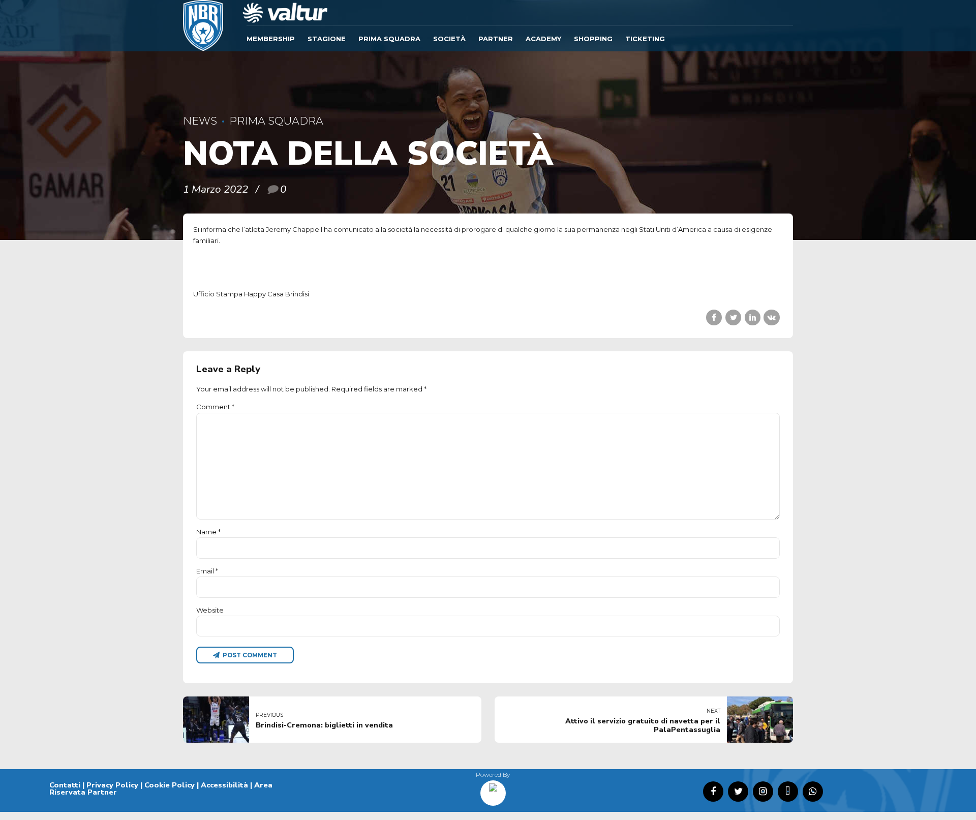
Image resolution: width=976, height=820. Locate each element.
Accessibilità (224, 785)
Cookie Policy (169, 785)
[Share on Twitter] (733, 317)
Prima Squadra (389, 39)
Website (210, 610)
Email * (207, 571)
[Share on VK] (771, 317)
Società (449, 39)
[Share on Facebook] (714, 317)
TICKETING (645, 39)
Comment (215, 407)
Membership (271, 39)
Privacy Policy (112, 785)
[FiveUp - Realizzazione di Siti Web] (493, 789)
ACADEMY (543, 39)
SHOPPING (593, 39)
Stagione (327, 39)
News (200, 120)
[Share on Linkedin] (752, 317)
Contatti (64, 785)
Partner (495, 39)
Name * (208, 532)
